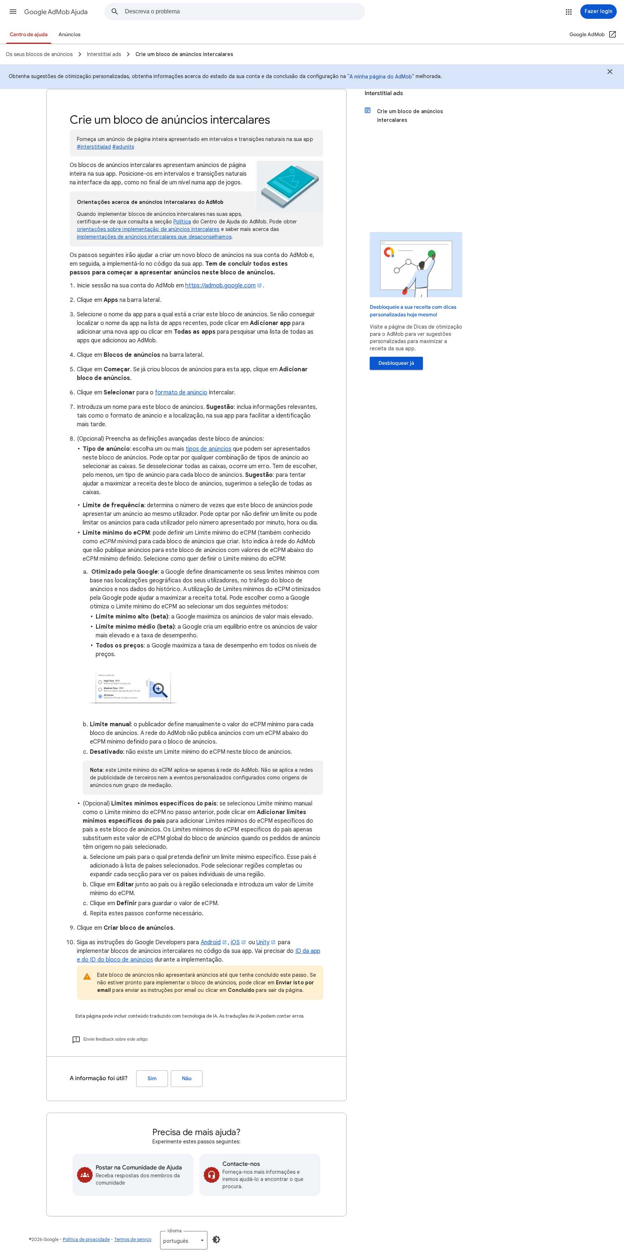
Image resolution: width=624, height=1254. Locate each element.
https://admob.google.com (220, 285)
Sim (152, 1078)
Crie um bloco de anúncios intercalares (410, 115)
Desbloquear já (396, 363)
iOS (235, 942)
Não (186, 1078)
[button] (13, 11)
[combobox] (245, 11)
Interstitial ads (384, 93)
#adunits (123, 147)
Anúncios (69, 34)
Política (182, 221)
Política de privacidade (86, 1239)
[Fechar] (610, 72)
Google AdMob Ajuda (56, 12)
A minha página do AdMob (381, 76)
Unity (262, 942)
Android (211, 942)
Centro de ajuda (29, 34)
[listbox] (184, 1240)
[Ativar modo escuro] (216, 1239)
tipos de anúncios (208, 449)
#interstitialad (94, 147)
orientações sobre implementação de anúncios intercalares (148, 229)
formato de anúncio (181, 392)
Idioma (175, 1230)
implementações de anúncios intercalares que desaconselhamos (154, 237)
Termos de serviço (132, 1239)
